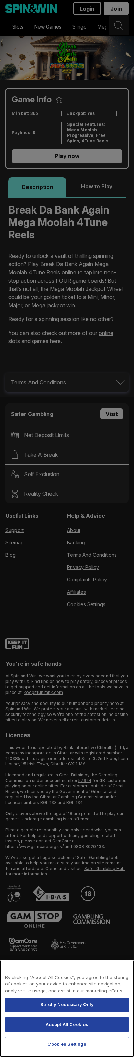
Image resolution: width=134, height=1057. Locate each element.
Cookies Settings (66, 1044)
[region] (67, 1008)
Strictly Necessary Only (67, 1004)
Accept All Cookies (67, 1024)
